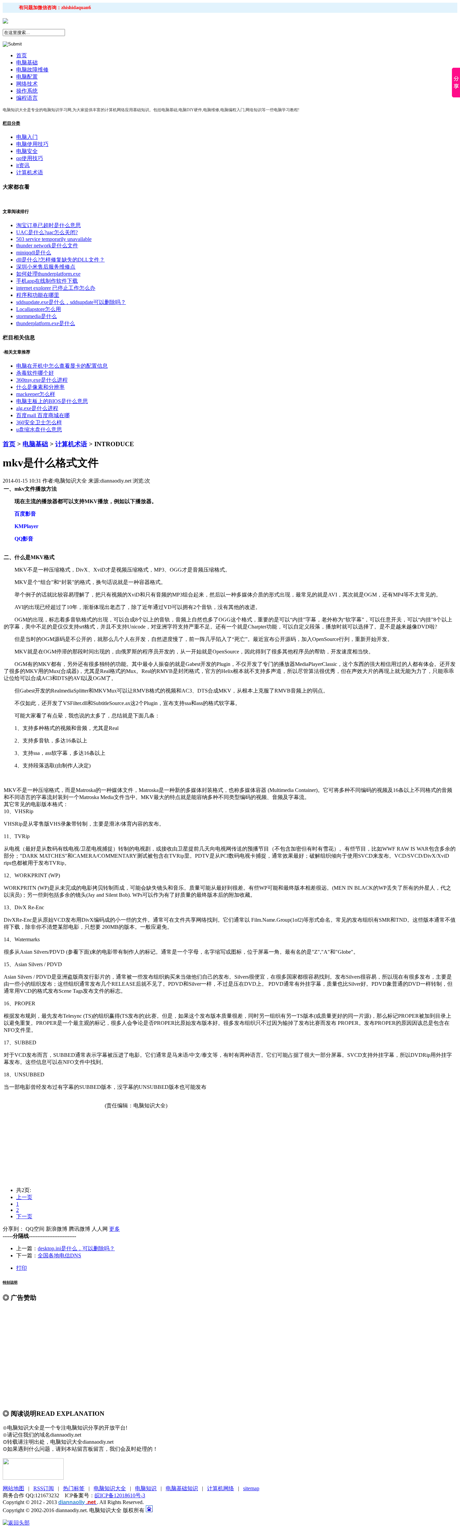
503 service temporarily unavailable (54, 239)
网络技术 (27, 84)
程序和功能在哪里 (37, 295)
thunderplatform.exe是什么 (45, 323)
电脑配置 (27, 77)
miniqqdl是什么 (33, 252)
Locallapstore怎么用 (38, 309)
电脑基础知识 (182, 1488)
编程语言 (27, 98)
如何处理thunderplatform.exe (48, 274)
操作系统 (27, 91)
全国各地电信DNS (59, 1255)
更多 (114, 1229)
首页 (21, 55)
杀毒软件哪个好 (35, 373)
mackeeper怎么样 (35, 394)
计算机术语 (29, 172)
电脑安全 (27, 151)
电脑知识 (146, 1488)
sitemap (251, 1488)
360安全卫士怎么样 (39, 422)
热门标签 (74, 1488)
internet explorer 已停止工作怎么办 (55, 288)
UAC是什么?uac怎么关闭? (47, 232)
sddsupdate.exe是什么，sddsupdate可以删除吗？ (71, 302)
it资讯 (23, 165)
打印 (21, 1268)
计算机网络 (220, 1488)
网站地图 (13, 1488)
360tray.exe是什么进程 (42, 380)
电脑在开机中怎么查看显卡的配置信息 (62, 366)
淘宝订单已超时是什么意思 (48, 225)
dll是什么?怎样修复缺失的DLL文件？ (60, 260)
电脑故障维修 (32, 69)
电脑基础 (27, 62)
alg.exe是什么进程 (37, 408)
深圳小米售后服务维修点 (45, 267)
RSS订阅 (43, 1488)
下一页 (24, 1216)
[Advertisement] (399, 533)
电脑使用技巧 (32, 144)
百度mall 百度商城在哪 (43, 415)
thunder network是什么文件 (47, 245)
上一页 (24, 1197)
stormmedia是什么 (36, 316)
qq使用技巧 (29, 158)
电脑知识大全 (110, 1488)
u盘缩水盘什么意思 (39, 429)
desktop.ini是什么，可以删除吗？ (76, 1248)
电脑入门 (27, 137)
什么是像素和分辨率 (40, 387)
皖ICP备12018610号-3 (120, 1495)
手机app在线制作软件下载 (47, 281)
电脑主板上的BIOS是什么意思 (52, 401)
